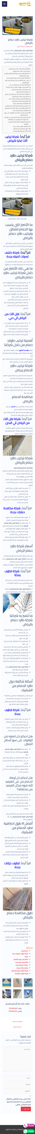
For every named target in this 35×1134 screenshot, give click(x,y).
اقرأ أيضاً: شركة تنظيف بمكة (20, 103)
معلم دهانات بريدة (22, 967)
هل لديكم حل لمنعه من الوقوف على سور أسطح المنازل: (16, 114)
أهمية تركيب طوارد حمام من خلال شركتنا (17, 87)
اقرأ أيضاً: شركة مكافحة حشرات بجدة (19, 99)
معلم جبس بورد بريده (21, 962)
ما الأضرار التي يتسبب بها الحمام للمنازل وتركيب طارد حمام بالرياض (16, 74)
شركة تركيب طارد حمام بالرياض (20, 71)
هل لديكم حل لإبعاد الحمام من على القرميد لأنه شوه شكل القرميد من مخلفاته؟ (16, 118)
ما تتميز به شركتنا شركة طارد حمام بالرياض (16, 106)
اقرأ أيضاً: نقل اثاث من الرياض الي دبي (19, 85)
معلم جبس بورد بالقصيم (21, 959)
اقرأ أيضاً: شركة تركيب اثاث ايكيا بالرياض (19, 69)
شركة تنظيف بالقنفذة (21, 973)
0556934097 (13, 1008)
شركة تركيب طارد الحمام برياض (19, 89)
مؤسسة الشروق (24, 350)
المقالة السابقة (17, 1021)
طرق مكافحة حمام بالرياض (20, 129)
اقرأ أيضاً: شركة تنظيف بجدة (20, 110)
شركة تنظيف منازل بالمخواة (19, 970)
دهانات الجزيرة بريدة (22, 965)
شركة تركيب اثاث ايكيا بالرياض (16, 138)
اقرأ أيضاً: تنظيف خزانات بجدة (20, 126)
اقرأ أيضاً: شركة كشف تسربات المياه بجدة (18, 78)
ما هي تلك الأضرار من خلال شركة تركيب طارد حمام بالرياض (17, 81)
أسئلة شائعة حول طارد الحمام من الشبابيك (16, 108)
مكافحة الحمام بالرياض (22, 92)
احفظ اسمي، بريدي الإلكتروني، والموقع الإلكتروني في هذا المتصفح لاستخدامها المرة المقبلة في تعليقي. (19, 1102)
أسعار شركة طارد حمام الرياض (20, 101)
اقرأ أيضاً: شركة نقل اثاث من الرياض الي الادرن (17, 94)
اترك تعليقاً (29, 46)
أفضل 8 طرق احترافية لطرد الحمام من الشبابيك (18, 123)
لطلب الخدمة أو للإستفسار (20, 131)
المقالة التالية (17, 1026)
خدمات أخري (21, 46)
